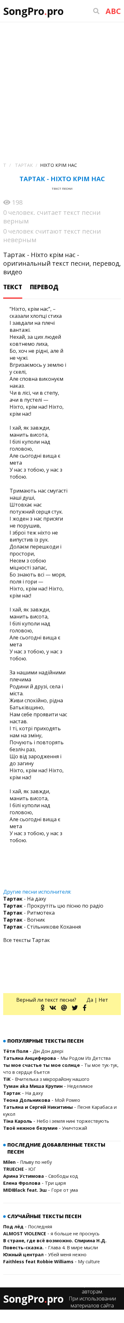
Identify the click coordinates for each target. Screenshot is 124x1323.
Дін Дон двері (48, 1051)
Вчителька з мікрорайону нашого (52, 1079)
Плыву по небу (36, 1162)
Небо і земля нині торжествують (73, 1121)
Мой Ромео (67, 1100)
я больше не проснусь (75, 1234)
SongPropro (33, 11)
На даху (34, 1093)
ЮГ (32, 1169)
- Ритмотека (29, 912)
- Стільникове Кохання (42, 926)
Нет (103, 999)
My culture (89, 1261)
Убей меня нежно (67, 1254)
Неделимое (80, 1086)
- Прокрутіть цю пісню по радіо (53, 905)
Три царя (55, 1183)
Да (89, 999)
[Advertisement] (62, 87)
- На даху (24, 898)
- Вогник (24, 919)
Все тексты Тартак (26, 940)
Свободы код (63, 1176)
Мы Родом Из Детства (85, 1058)
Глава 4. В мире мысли (73, 1248)
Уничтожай (74, 1128)
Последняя (40, 1227)
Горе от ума (64, 1190)
